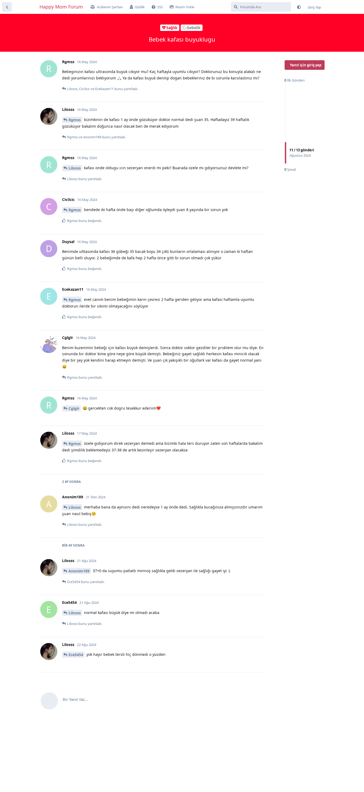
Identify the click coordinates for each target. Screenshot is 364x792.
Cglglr (73, 408)
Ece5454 (75, 654)
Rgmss (74, 119)
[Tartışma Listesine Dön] (7, 7)
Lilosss (74, 168)
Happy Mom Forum (61, 6)
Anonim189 (79, 570)
